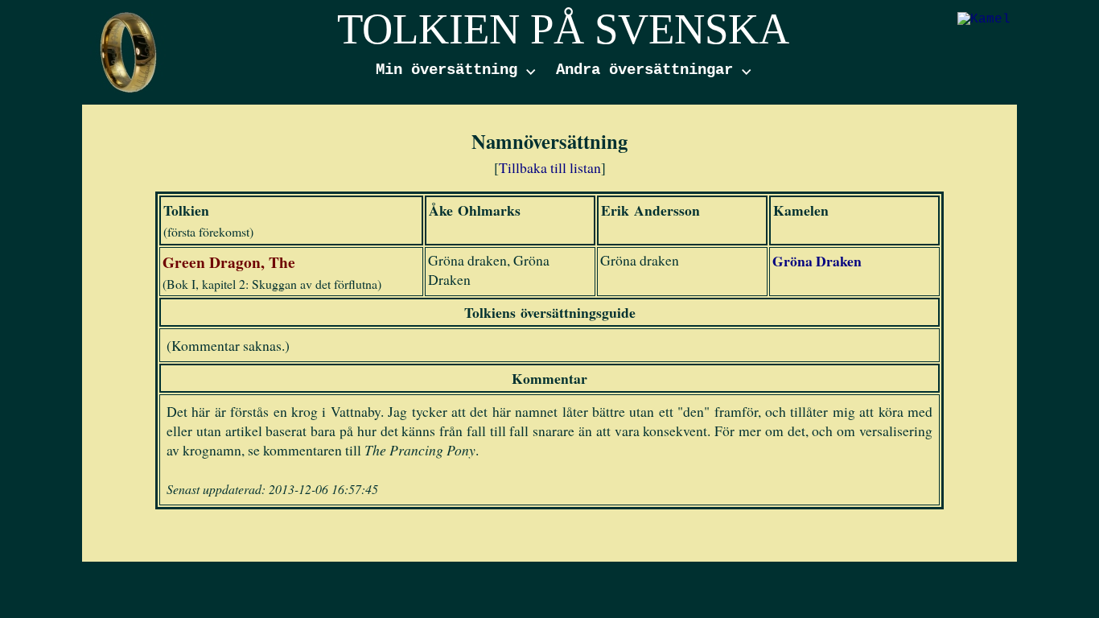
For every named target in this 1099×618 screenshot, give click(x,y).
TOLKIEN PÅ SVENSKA (563, 29)
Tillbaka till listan (550, 167)
